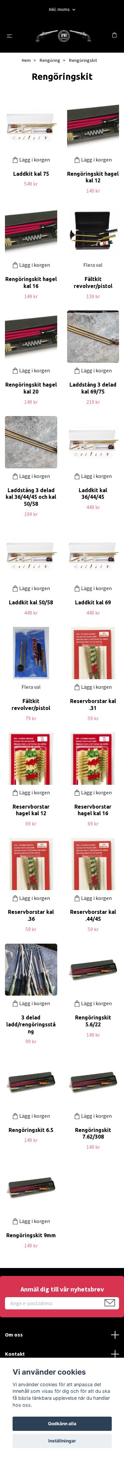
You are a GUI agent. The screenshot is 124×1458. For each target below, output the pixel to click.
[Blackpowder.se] (63, 35)
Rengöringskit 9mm (31, 1235)
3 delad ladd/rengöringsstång (31, 1024)
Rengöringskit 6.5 (31, 1130)
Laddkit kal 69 (93, 602)
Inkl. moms (60, 9)
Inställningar (62, 1440)
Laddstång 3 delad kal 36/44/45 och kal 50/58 (31, 497)
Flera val (93, 264)
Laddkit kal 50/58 (31, 602)
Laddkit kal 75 (31, 174)
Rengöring (50, 60)
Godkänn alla (62, 1423)
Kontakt (15, 1353)
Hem (26, 60)
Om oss (14, 1334)
